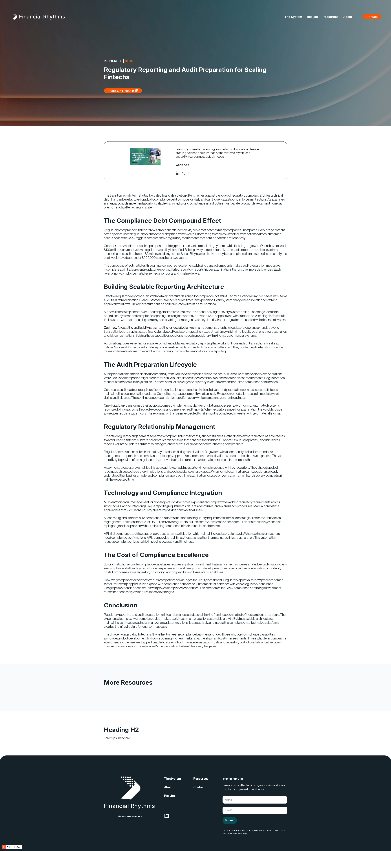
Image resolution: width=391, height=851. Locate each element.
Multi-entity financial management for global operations (140, 502)
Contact (372, 17)
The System (172, 778)
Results (169, 795)
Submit (230, 820)
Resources (200, 778)
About (168, 787)
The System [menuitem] (293, 17)
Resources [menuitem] (330, 17)
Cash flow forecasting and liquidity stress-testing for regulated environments (154, 327)
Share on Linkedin (121, 91)
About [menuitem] (347, 17)
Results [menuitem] (312, 17)
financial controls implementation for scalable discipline (142, 203)
